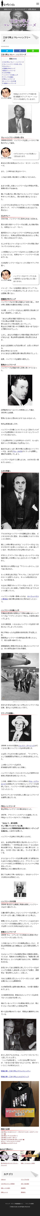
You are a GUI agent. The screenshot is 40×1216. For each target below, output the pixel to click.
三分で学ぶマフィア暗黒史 (8, 1183)
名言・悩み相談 (25, 1183)
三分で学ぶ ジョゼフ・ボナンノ (9, 1137)
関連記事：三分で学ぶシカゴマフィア (15, 1077)
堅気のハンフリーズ (8, 70)
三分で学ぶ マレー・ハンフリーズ (13, 62)
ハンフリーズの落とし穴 (10, 75)
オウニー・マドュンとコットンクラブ (10, 1141)
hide (14, 59)
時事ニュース (4, 1192)
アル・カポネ (17, 451)
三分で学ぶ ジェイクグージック (9, 1143)
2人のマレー (6, 66)
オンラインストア (20, 9)
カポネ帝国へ (6, 73)
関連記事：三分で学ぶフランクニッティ (16, 1071)
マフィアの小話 (25, 1179)
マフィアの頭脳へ (8, 77)
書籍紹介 (23, 1192)
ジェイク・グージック (26, 745)
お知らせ (3, 1179)
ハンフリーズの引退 (9, 81)
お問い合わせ (32, 9)
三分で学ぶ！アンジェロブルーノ (9, 1135)
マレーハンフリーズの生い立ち (12, 64)
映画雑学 (23, 1188)
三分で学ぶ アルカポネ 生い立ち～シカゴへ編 (12, 1139)
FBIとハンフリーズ (8, 79)
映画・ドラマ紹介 (5, 1188)
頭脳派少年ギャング (8, 68)
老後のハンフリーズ (9, 83)
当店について (8, 9)
